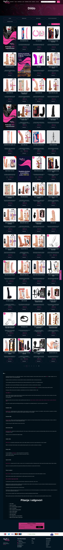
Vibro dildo (24, 18)
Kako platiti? (47, 543)
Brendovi (33, 1)
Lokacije (37, 1)
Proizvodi (11, 1)
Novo (23, 1)
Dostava (47, 545)
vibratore (51, 395)
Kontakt (33, 543)
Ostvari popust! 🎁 (60, 275)
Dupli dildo (38, 18)
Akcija (16, 1)
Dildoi (10, 18)
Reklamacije (47, 544)
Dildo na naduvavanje (52, 18)
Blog (32, 540)
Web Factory (4, 544)
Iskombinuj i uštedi (28, 1)
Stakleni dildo (10, 21)
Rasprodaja (20, 1)
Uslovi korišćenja (48, 540)
